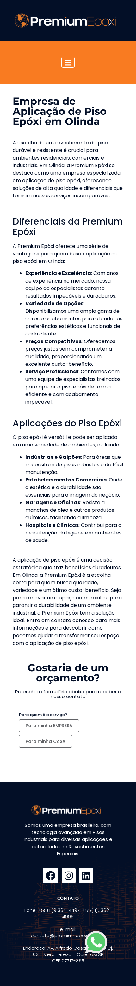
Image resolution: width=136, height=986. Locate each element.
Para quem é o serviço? (43, 715)
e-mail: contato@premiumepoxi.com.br (68, 932)
